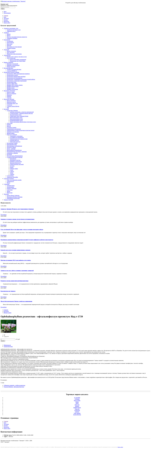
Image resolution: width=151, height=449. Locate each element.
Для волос (6, 49)
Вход (5, 11)
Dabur (77, 402)
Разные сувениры (11, 188)
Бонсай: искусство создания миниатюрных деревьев (15, 250)
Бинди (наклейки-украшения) (18, 59)
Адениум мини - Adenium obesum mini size (21, 113)
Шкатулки (9, 192)
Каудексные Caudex (12, 143)
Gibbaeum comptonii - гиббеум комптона (14, 385)
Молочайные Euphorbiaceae (14, 150)
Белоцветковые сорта (15, 114)
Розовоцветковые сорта (16, 120)
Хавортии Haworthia (12, 177)
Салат (11, 170)
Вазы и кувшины (11, 93)
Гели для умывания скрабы (14, 180)
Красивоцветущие (12, 144)
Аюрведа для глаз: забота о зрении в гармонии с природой (17, 270)
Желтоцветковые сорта (16, 117)
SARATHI (77, 410)
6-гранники (10, 41)
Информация (7, 345)
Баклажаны (13, 158)
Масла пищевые (11, 100)
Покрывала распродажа (13, 198)
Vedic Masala (77, 413)
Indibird (77, 406)
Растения (6, 109)
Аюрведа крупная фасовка (14, 69)
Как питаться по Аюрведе (8, 291)
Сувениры (6, 184)
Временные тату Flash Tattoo (17, 61)
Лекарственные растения (17, 164)
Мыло (8, 182)
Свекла (12, 171)
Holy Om (77, 404)
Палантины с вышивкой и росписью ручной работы (21, 79)
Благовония (7, 39)
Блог (5, 17)
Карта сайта (7, 22)
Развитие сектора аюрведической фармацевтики (14, 280)
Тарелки (9, 97)
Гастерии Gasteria (11, 127)
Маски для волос (11, 51)
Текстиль (6, 194)
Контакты (6, 21)
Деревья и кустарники (13, 131)
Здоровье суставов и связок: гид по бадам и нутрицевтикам (17, 219)
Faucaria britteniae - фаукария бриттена (14, 386)
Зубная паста (10, 181)
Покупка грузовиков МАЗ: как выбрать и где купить (16, 260)
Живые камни (10, 133)
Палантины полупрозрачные (14, 78)
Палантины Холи (11, 82)
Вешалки (9, 95)
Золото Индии (77, 414)
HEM (77, 403)
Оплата (6, 20)
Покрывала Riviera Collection (14, 197)
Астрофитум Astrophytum (17, 137)
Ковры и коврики (8, 62)
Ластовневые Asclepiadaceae (14, 146)
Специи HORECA (12, 71)
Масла (8, 35)
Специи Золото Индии (13, 106)
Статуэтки (10, 190)
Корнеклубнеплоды (15, 163)
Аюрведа (6, 32)
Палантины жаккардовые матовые (16, 76)
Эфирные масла (11, 31)
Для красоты (7, 55)
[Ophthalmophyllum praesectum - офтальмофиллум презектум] (8, 332)
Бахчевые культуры (15, 160)
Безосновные (10, 42)
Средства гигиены (9, 178)
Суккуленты (10, 175)
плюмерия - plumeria (12, 153)
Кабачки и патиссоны (16, 161)
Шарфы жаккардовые (12, 86)
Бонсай (9, 126)
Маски (8, 34)
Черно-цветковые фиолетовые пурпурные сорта (23, 122)
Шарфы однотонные (12, 89)
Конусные (9, 44)
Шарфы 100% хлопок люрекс (15, 85)
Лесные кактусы (14, 140)
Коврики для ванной (12, 63)
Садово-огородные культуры (14, 157)
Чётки (8, 191)
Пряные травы (14, 168)
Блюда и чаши (10, 92)
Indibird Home (77, 407)
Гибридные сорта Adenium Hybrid (19, 116)
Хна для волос (11, 52)
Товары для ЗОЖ (8, 199)
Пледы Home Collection (13, 195)
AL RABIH (77, 397)
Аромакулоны (10, 185)
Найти (2, 8)
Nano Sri (77, 409)
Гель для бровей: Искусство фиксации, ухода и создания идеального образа (22, 229)
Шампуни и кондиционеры (14, 54)
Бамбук (9, 124)
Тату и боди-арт (11, 58)
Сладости (9, 105)
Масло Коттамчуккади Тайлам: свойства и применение (16, 301)
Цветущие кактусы (15, 141)
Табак (11, 173)
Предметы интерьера (9, 90)
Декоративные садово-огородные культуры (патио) (20, 130)
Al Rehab (77, 399)
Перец (11, 167)
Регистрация (7, 13)
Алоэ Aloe (9, 123)
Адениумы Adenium (12, 110)
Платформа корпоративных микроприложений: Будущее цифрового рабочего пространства (27, 239)
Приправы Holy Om (12, 103)
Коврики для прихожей (13, 65)
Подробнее (4, 214)
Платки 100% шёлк (12, 83)
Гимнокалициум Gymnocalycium (18, 139)
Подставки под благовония (14, 46)
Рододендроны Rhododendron (15, 156)
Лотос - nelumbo (11, 148)
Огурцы (12, 165)
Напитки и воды (11, 102)
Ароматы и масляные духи (11, 28)
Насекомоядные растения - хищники (17, 151)
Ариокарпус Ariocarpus (16, 136)
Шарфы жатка (10, 88)
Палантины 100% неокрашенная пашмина (18, 73)
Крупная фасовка (8, 68)
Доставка (6, 18)
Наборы (9, 96)
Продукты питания (9, 99)
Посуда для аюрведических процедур (17, 37)
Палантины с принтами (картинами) (17, 80)
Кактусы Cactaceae (12, 134)
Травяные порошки (12, 38)
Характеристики (8, 346)
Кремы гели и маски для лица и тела (17, 56)
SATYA (77, 411)
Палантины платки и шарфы (11, 72)
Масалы (9, 45)
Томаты (12, 174)
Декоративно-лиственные (14, 129)
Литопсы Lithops (11, 147)
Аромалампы (10, 187)
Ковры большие (11, 66)
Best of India (77, 400)
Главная (6, 15)
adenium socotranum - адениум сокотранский (22, 112)
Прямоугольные (11, 48)
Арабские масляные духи (14, 29)
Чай (8, 107)
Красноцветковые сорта (16, 119)
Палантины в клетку (12, 75)
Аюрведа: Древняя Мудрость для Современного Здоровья (17, 209)
